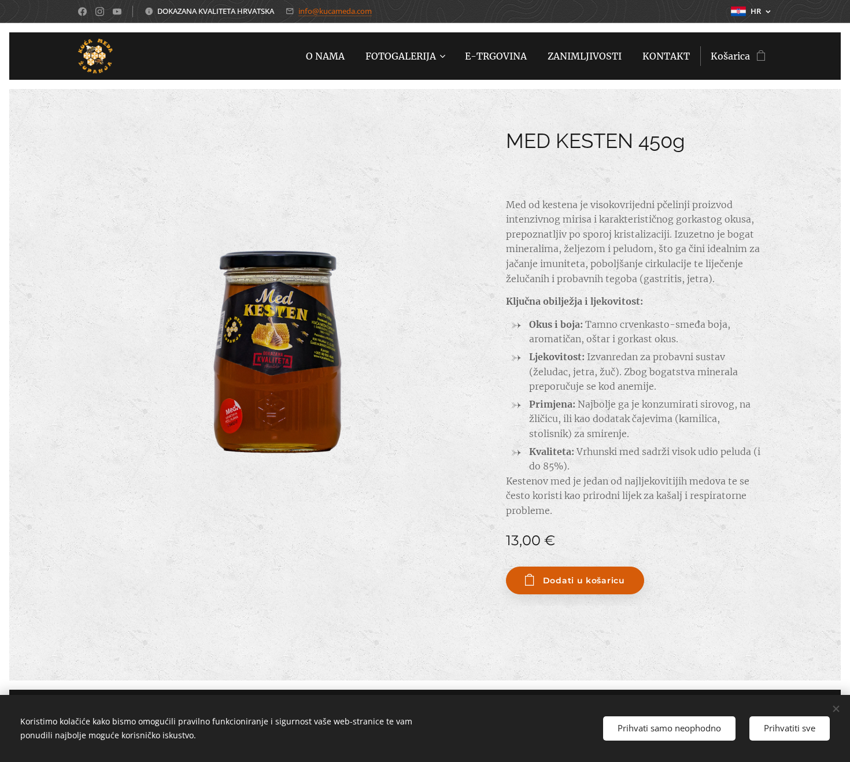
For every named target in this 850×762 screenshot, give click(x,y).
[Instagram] (100, 11)
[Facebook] (82, 11)
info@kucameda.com (335, 11)
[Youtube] (117, 11)
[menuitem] (325, 56)
